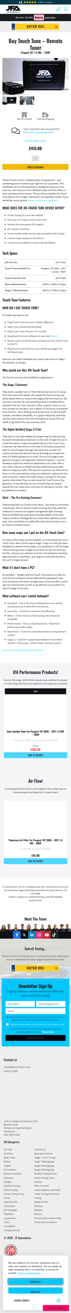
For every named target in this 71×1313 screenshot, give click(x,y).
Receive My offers (35, 1037)
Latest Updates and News (47, 1189)
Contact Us (39, 1149)
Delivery (38, 1210)
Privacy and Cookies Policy (47, 1218)
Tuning (37, 1198)
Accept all (35, 1282)
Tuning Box (9, 1226)
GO (56, 26)
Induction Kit (10, 1202)
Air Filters (8, 1153)
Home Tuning (11, 1189)
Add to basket (35, 755)
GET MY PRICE (56, 1308)
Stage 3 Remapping (44, 1169)
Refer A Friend (41, 1185)
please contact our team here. (43, 200)
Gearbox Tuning (12, 1185)
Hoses (7, 1198)
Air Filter (8, 1149)
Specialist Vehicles (43, 1153)
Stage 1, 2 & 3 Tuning (44, 1157)
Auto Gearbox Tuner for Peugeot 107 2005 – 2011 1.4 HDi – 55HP (35, 733)
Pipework (8, 1214)
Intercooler (9, 1206)
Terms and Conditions (45, 1222)
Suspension (10, 1218)
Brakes (7, 1161)
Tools (6, 1222)
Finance (38, 1181)
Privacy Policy (48, 1031)
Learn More (50, 17)
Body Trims (9, 1157)
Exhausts (8, 1177)
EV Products (10, 1169)
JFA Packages (10, 1210)
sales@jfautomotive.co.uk (17, 1067)
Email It (54, 336)
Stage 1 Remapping (44, 1161)
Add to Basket (35, 167)
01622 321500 (11, 1071)
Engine (7, 1165)
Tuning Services (12, 1230)
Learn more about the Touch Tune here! (22, 650)
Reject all (35, 1292)
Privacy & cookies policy (29, 1273)
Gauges (7, 1181)
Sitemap (38, 1206)
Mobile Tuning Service (45, 1173)
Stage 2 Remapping (44, 1165)
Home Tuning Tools (14, 1193)
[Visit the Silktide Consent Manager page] (58, 1300)
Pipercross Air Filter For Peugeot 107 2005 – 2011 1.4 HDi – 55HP (35, 841)
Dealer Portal (41, 1202)
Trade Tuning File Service (46, 1193)
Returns (38, 1214)
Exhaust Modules (13, 1173)
